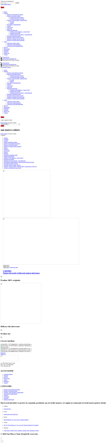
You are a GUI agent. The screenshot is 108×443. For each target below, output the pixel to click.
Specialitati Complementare (14, 24)
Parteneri (6, 51)
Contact (6, 54)
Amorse (9, 26)
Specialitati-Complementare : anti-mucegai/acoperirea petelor (19, 162)
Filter (2, 7)
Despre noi (6, 53)
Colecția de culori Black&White (15, 46)
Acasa (5, 11)
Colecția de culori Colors (13, 43)
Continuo (6, 139)
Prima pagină (4, 122)
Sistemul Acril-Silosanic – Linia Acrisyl (20, 31)
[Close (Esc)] (1, 440)
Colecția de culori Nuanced (14, 44)
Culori (5, 41)
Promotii (6, 153)
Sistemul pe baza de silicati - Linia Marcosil (14, 160)
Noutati (6, 152)
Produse (6, 13)
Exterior (12, 21)
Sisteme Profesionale (12, 30)
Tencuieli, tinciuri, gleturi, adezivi (15, 37)
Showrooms (7, 49)
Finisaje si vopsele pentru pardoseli (15, 40)
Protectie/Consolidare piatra (14, 36)
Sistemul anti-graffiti (15, 33)
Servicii (6, 47)
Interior (12, 23)
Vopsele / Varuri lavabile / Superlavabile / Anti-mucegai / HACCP (20, 166)
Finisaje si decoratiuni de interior (15, 14)
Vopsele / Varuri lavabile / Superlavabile (17, 20)
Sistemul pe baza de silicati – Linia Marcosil (21, 34)
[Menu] (1, 6)
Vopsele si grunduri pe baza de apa (15, 39)
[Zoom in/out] (2, 440)
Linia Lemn (10, 27)
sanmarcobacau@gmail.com (9, 58)
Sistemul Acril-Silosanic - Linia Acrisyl (13, 158)
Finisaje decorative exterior (17, 17)
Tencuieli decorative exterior (17, 19)
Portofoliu (6, 50)
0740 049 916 (5, 57)
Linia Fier (9, 29)
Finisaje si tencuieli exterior (14, 16)
